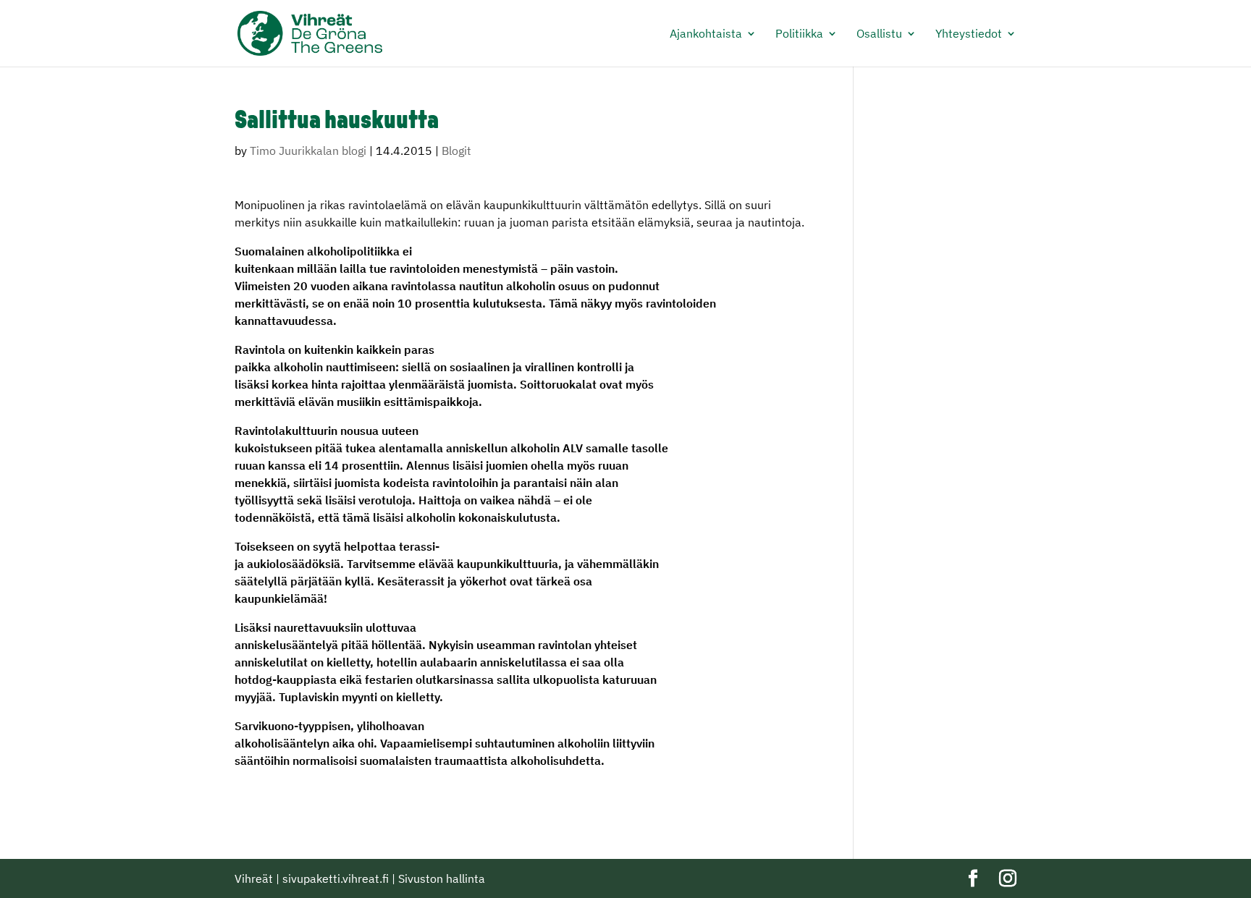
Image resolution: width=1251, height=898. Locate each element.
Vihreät (254, 878)
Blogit (456, 150)
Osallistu (879, 34)
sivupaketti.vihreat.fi (335, 878)
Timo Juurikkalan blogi (308, 150)
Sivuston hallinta (441, 878)
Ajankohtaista (706, 34)
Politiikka (799, 34)
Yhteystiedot (968, 34)
